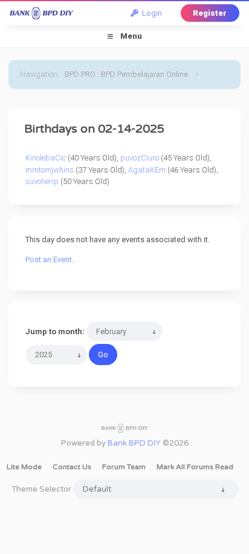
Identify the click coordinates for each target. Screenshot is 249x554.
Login (150, 13)
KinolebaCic (45, 157)
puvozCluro (139, 157)
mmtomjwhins (49, 169)
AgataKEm (147, 169)
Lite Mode (24, 467)
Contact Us (72, 467)
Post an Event (48, 259)
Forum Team (124, 467)
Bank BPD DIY (134, 443)
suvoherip (42, 181)
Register (210, 13)
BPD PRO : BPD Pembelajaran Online (126, 74)
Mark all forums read (195, 467)
